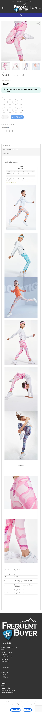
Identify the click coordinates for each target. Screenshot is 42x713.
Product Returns (6, 657)
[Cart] (40, 8)
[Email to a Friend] (9, 131)
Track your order (6, 652)
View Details (27, 1)
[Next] (37, 41)
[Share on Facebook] (3, 131)
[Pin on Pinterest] (12, 131)
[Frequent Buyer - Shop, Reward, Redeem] (21, 8)
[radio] (4, 102)
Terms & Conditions (7, 692)
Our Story (4, 672)
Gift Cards (4, 677)
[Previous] (4, 41)
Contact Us (5, 654)
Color (3, 106)
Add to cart (17, 117)
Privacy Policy (6, 688)
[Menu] (2, 8)
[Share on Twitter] (6, 131)
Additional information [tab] (10, 149)
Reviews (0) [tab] (6, 153)
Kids (2, 72)
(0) (11, 80)
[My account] (33, 8)
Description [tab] (7, 145)
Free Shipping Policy (8, 690)
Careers (4, 675)
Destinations (5, 661)
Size (3, 98)
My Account (5, 659)
